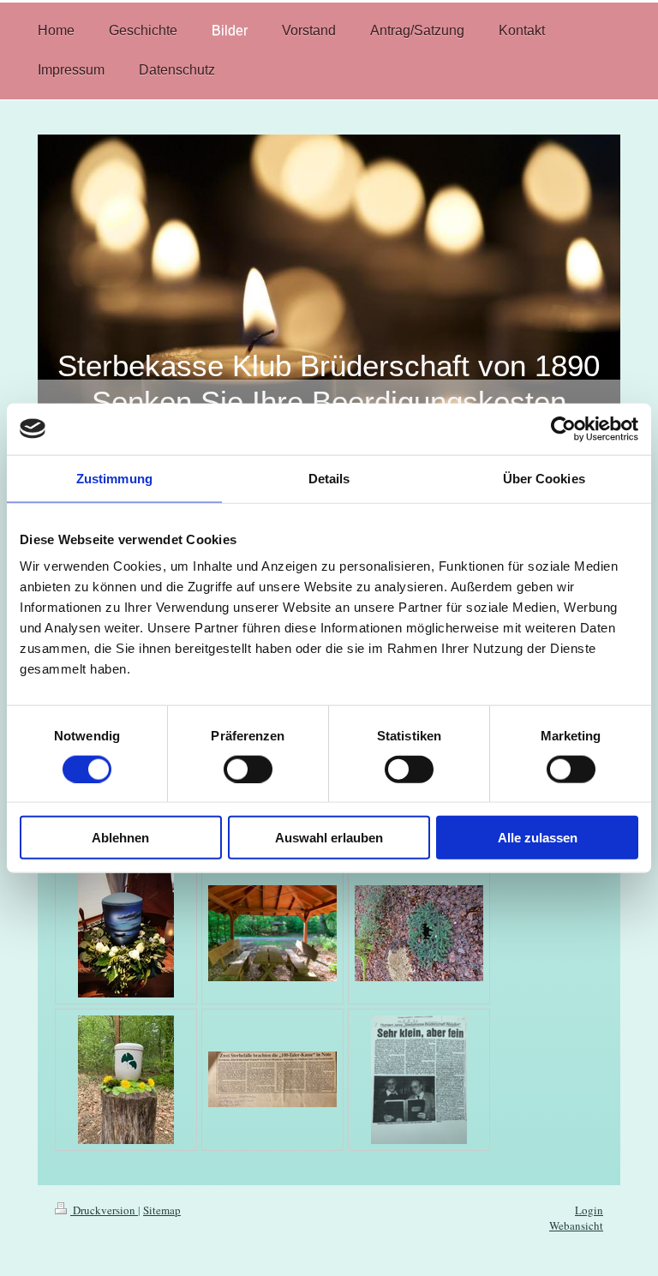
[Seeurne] (126, 933)
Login (589, 1210)
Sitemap (162, 1210)
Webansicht (576, 1225)
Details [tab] (329, 477)
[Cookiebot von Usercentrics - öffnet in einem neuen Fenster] (563, 428)
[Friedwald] (272, 933)
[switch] (248, 768)
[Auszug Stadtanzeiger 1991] (272, 1079)
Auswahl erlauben (329, 837)
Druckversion (104, 1210)
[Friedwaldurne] (126, 1079)
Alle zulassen (537, 837)
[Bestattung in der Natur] (419, 933)
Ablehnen (120, 837)
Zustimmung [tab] (114, 477)
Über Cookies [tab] (544, 477)
